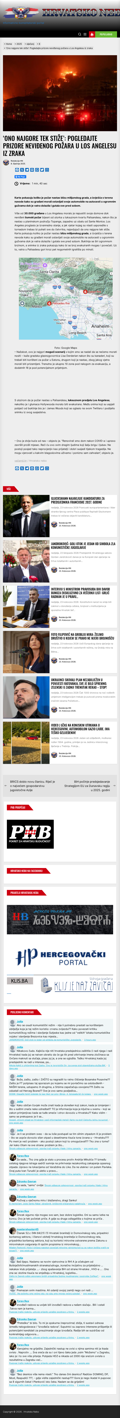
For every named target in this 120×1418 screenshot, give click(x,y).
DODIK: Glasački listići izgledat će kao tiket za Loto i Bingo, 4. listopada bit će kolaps (50, 1094)
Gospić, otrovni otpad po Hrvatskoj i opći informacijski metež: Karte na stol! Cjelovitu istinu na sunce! (58, 1120)
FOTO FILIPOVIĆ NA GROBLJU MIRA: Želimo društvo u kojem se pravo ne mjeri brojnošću (82, 636)
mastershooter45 (27, 1229)
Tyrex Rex (23, 1155)
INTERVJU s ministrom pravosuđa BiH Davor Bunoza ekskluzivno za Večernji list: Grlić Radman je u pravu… (80, 593)
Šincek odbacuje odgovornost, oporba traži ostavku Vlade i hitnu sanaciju (45, 1148)
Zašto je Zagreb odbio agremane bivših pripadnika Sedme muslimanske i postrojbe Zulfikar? (54, 1276)
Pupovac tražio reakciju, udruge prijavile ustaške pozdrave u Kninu (42, 1312)
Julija (20, 1021)
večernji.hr (21, 460)
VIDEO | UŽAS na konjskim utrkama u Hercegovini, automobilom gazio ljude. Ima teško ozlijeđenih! (80, 729)
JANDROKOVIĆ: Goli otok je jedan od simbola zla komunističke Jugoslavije (83, 545)
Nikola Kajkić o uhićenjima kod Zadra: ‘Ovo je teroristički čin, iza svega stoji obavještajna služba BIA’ (57, 1065)
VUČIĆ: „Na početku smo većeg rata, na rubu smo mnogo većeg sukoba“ (45, 1293)
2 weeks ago (83, 1312)
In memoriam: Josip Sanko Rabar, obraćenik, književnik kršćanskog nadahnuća (47, 1204)
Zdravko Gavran (26, 1181)
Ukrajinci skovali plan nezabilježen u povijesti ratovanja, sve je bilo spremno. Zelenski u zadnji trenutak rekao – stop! (79, 683)
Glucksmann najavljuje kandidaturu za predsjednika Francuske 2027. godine (78, 500)
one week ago (101, 1094)
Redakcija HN (17, 161)
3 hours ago (90, 1040)
